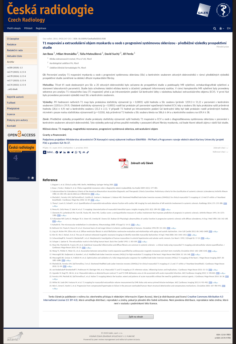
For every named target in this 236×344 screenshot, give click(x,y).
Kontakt (11, 126)
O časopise (13, 38)
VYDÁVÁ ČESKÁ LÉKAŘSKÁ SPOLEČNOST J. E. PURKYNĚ (112, 336)
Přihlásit (28, 28)
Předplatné (13, 108)
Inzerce (11, 114)
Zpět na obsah (136, 317)
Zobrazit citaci (220, 148)
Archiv (10, 62)
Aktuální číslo (14, 56)
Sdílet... (51, 152)
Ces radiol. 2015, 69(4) (53, 39)
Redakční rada (15, 50)
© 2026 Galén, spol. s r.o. (112, 333)
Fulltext (11, 102)
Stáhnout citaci (219, 152)
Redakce (11, 44)
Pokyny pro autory (17, 120)
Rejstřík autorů (15, 97)
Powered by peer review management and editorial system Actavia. (111, 340)
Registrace (41, 28)
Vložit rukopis (14, 28)
